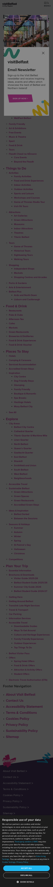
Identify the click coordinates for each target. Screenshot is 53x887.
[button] (26, 882)
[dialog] (26, 851)
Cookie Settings (9, 862)
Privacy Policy (22, 862)
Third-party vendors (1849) (26, 841)
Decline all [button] (26, 875)
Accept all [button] (26, 868)
